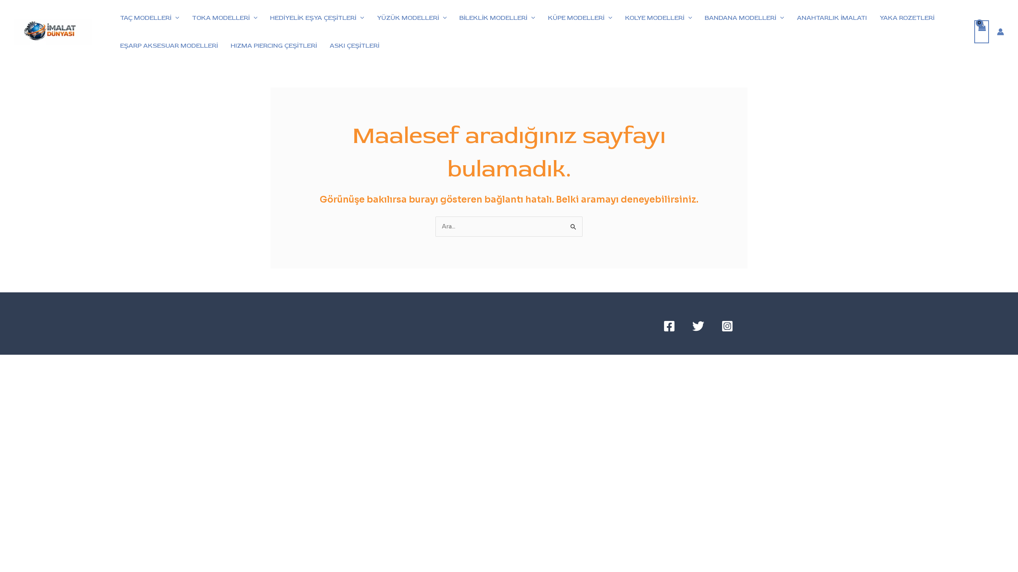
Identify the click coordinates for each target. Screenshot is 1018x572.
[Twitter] (698, 326)
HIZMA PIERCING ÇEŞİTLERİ (274, 46)
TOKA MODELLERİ (221, 18)
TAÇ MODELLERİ (145, 18)
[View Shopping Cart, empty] (981, 32)
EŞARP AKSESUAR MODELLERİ (169, 46)
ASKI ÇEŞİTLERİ (354, 46)
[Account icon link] (1000, 31)
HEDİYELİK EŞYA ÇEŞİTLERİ (313, 18)
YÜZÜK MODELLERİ (408, 18)
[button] (175, 18)
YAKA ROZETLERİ (907, 18)
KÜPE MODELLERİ (576, 18)
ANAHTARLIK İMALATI (832, 18)
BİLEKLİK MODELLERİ (493, 18)
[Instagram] (727, 326)
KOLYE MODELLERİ (654, 18)
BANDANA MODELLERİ (740, 18)
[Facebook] (669, 326)
